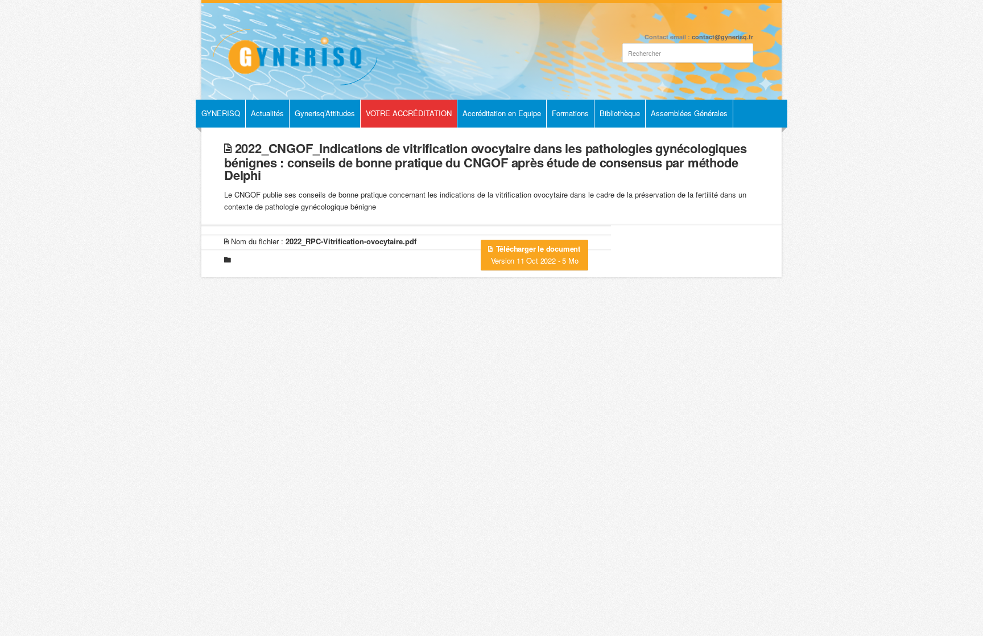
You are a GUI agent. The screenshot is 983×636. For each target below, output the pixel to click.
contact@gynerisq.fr (722, 36)
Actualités (267, 113)
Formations (570, 113)
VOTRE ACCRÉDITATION (409, 113)
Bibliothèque (620, 113)
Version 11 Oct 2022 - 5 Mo (535, 254)
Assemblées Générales (689, 113)
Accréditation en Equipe (501, 113)
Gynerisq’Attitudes (325, 113)
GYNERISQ (220, 113)
